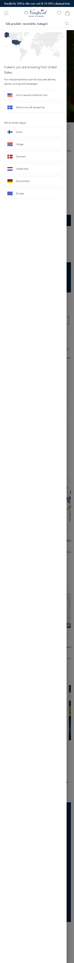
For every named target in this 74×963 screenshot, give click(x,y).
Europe (20, 193)
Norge (19, 144)
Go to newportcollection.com (31, 95)
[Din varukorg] (67, 13)
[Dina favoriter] (59, 13)
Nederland (22, 169)
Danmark (21, 156)
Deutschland (22, 181)
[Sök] (67, 23)
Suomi (19, 132)
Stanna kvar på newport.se (30, 107)
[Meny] (6, 13)
